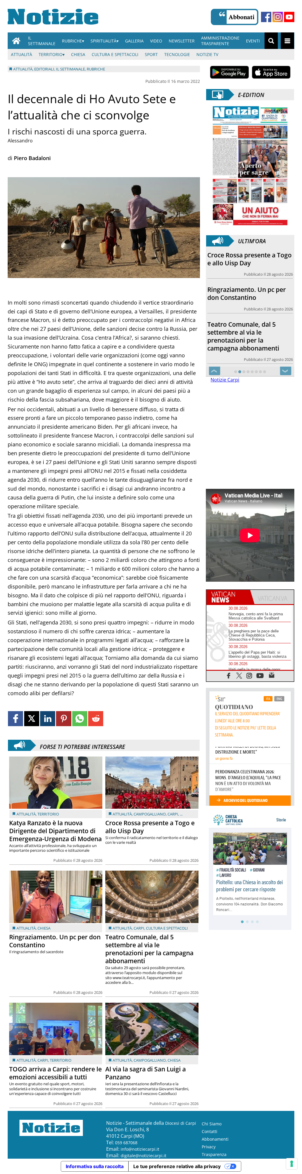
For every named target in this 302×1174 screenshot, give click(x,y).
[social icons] (228, 675)
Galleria (134, 41)
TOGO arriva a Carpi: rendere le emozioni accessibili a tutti (55, 1073)
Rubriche (72, 41)
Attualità (21, 54)
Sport (151, 54)
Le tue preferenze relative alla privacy (177, 1166)
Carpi (173, 814)
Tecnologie (177, 54)
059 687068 (126, 1142)
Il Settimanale (41, 40)
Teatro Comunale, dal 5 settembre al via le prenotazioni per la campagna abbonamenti (149, 949)
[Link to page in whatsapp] (79, 718)
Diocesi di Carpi (180, 1123)
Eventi (253, 41)
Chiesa (78, 54)
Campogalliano (150, 814)
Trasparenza (214, 1154)
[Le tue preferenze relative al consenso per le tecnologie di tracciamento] (291, 1163)
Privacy (209, 1147)
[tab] (228, 597)
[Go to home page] (16, 40)
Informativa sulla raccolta (95, 1166)
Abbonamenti (215, 1139)
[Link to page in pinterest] (63, 718)
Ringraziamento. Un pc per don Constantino (55, 941)
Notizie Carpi (225, 379)
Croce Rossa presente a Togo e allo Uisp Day (150, 827)
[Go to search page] (271, 40)
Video (156, 41)
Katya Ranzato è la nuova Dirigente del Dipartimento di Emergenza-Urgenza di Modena (55, 831)
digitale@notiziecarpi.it (143, 1155)
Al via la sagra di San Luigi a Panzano (145, 1073)
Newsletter (182, 41)
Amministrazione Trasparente (220, 40)
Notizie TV (207, 54)
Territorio (51, 54)
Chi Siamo (211, 1124)
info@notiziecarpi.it (140, 1149)
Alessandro (20, 140)
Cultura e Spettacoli (115, 54)
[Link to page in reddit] (95, 718)
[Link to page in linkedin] (47, 718)
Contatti (209, 1131)
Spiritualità (103, 41)
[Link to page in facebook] (15, 718)
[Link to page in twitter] (31, 718)
